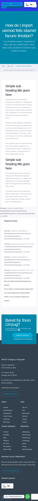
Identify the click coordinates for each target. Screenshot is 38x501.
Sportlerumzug (26, 435)
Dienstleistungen (7, 410)
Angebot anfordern (22, 335)
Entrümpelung (7, 413)
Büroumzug (6, 422)
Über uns (24, 407)
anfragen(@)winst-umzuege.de (23, 339)
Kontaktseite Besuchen (11, 394)
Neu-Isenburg (7, 446)
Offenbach (6, 440)
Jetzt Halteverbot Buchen (11, 471)
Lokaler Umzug (7, 416)
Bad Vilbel (6, 443)
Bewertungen (25, 413)
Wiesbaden (6, 435)
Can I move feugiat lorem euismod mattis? (17, 293)
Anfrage (24, 419)
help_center (10, 66)
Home (3, 66)
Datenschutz (8, 498)
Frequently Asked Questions (23, 66)
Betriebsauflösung (27, 449)
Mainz (5, 437)
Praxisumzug (25, 440)
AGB (2, 498)
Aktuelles (24, 416)
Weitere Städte (7, 449)
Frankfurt (5, 432)
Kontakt (24, 422)
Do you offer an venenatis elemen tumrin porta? (18, 289)
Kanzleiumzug (26, 437)
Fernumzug (6, 419)
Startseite (5, 407)
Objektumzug (26, 432)
